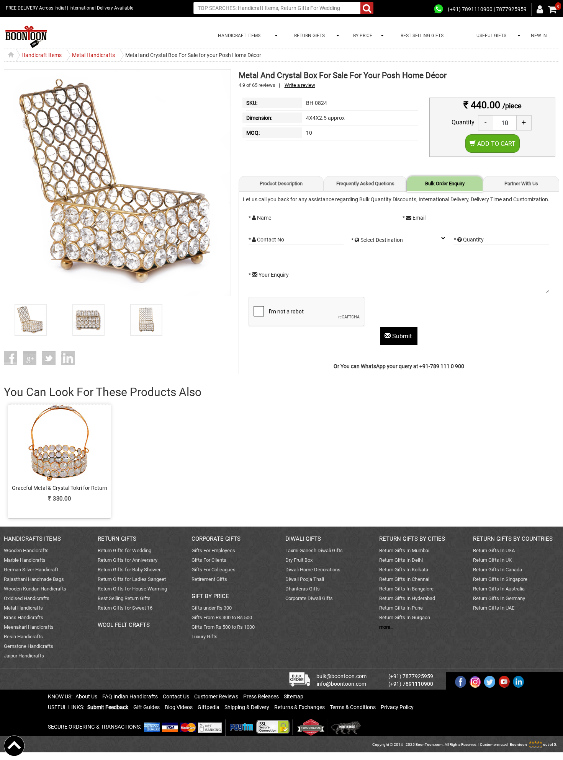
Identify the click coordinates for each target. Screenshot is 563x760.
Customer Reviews (216, 696)
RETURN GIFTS (308, 35)
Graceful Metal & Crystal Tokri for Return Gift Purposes (59, 488)
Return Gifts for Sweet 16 (125, 608)
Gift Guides (146, 707)
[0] (552, 9)
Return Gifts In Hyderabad (407, 598)
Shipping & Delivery (246, 707)
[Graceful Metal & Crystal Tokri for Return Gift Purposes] (59, 455)
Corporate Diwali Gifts (309, 598)
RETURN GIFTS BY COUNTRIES (513, 538)
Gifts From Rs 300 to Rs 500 (221, 617)
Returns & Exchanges (299, 707)
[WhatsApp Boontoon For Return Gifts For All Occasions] (439, 9)
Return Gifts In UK (492, 560)
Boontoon (518, 744)
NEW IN (539, 35)
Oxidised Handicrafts (26, 598)
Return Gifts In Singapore (500, 579)
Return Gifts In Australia (499, 589)
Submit (402, 336)
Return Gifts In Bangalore (406, 589)
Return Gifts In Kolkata (403, 569)
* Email (414, 218)
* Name (260, 218)
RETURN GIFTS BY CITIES (412, 538)
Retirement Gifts (209, 579)
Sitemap (293, 696)
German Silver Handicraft (31, 569)
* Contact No (266, 239)
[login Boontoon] (541, 9)
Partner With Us (521, 183)
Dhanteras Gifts (302, 589)
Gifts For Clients (208, 560)
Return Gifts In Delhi (401, 560)
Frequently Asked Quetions (365, 183)
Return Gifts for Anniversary (127, 560)
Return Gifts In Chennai (404, 579)
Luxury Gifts (204, 636)
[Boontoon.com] (14, 745)
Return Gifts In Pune (401, 608)
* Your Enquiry (269, 275)
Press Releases (261, 696)
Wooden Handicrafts (26, 550)
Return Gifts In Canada (497, 569)
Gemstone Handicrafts (28, 646)
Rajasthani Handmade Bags (34, 579)
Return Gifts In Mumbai (404, 550)
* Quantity (469, 239)
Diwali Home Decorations (312, 569)
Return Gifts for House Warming (132, 589)
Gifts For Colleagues (213, 569)
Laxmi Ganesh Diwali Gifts (314, 550)
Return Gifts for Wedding (124, 550)
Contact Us (176, 696)
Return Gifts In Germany (499, 598)
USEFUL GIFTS (490, 35)
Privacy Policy (397, 707)
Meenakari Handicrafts (29, 627)
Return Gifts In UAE (493, 608)
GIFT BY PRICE (210, 596)
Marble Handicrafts (25, 560)
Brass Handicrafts (23, 617)
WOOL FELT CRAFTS (124, 624)
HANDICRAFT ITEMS (238, 35)
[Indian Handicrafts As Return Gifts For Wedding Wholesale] (26, 36)
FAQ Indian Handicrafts (130, 696)
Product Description (281, 183)
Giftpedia (208, 707)
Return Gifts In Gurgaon (404, 617)
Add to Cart (496, 143)
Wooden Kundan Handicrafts (35, 589)
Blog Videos (179, 707)
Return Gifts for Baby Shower (129, 569)
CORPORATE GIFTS (216, 538)
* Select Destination (377, 240)
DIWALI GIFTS (303, 538)
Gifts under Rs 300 (211, 608)
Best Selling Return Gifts (124, 598)
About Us (86, 696)
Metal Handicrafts (23, 608)
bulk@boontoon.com (341, 676)
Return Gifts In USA (494, 550)
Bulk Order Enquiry (445, 183)
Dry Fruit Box (299, 560)
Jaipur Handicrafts (24, 656)
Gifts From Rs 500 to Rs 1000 (223, 627)
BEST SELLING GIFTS (422, 35)
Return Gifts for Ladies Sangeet (132, 579)
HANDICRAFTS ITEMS (32, 538)
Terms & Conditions (353, 707)
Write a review (300, 85)
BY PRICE (361, 35)
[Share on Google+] (32, 358)
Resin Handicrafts (23, 636)
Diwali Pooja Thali (304, 579)
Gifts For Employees (213, 550)
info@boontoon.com (341, 684)
